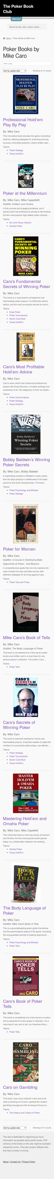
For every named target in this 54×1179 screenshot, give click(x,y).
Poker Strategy (16, 150)
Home (8, 38)
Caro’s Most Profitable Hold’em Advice (23, 369)
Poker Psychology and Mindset (23, 490)
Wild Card (16, 19)
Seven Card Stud (17, 318)
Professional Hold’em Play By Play (23, 122)
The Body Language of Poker (24, 910)
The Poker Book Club (18, 8)
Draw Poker (14, 311)
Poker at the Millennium (25, 193)
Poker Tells (14, 666)
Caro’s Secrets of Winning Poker (19, 724)
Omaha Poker (15, 225)
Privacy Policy (28, 1161)
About (6, 1161)
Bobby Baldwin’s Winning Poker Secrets (26, 461)
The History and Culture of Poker (24, 1112)
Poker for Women (19, 549)
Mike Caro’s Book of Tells (26, 637)
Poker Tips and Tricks (19, 582)
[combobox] (10, 63)
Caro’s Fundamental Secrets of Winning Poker (26, 283)
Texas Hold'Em (16, 153)
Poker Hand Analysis (19, 397)
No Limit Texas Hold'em (20, 222)
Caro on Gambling (20, 1087)
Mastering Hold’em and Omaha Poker (25, 820)
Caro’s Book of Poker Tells (22, 1003)
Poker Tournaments (18, 315)
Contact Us (15, 1161)
